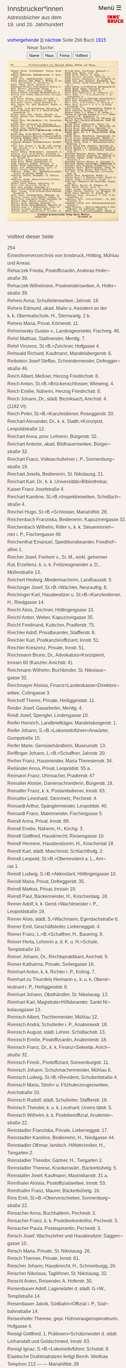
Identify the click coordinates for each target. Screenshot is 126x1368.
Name (34, 55)
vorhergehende (23, 40)
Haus (49, 55)
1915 (101, 40)
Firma (64, 55)
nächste (53, 40)
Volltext (81, 55)
